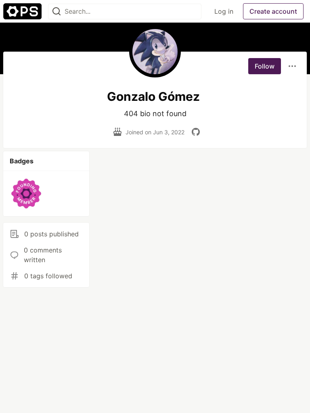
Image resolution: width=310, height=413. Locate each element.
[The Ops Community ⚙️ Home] (22, 11)
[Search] (56, 11)
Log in (223, 11)
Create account (273, 11)
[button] (26, 193)
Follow (264, 66)
